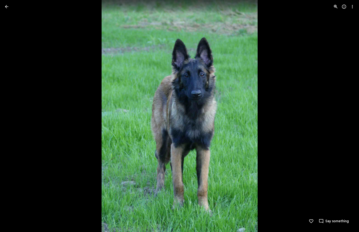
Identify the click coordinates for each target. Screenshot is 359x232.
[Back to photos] (7, 7)
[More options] (352, 6)
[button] (11, 116)
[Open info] (344, 6)
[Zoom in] (336, 6)
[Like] (311, 221)
